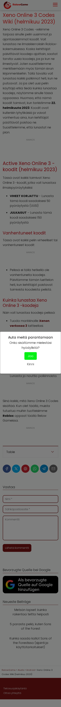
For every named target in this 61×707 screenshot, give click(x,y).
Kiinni (30, 364)
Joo (30, 356)
